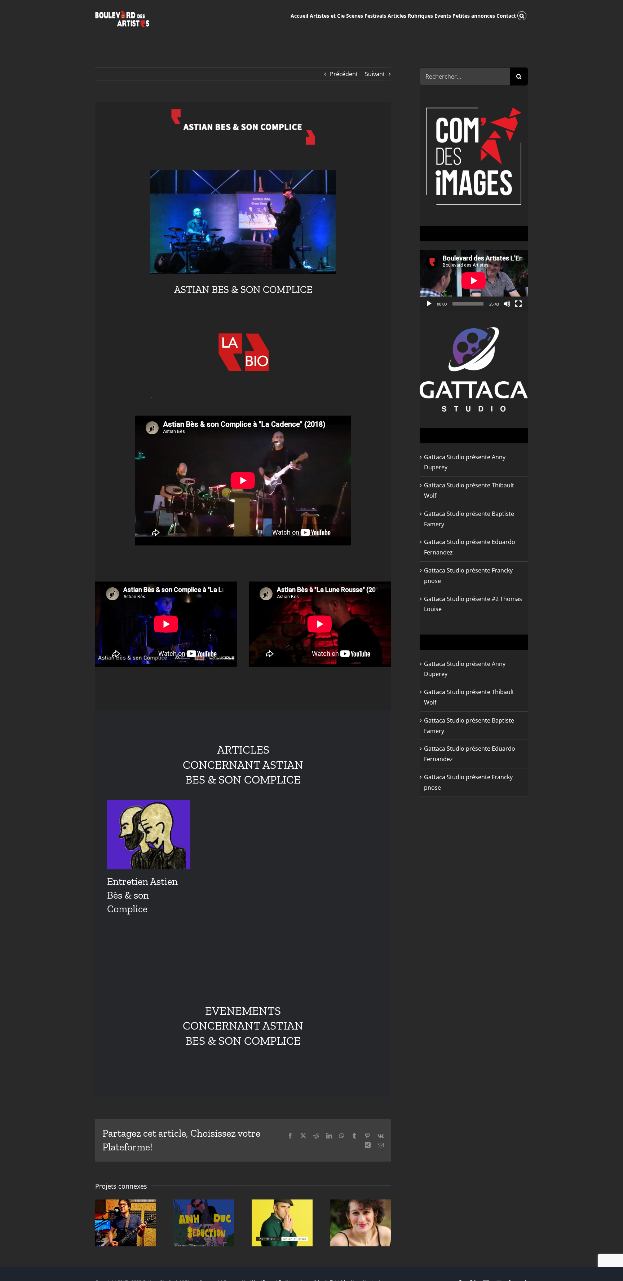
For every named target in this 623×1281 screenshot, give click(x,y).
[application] (474, 280)
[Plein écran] (518, 303)
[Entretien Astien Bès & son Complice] (148, 834)
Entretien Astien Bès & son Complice (142, 895)
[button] (521, 15)
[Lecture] (429, 303)
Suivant (375, 74)
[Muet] (507, 303)
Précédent (344, 74)
